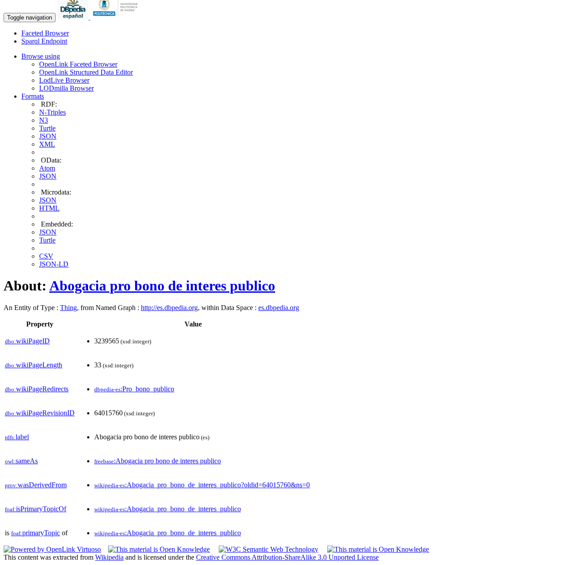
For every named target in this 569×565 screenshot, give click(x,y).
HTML (49, 208)
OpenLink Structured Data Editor (86, 72)
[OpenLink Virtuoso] (52, 549)
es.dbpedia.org (278, 307)
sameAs (21, 461)
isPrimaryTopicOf (35, 509)
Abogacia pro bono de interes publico (162, 286)
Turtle (47, 128)
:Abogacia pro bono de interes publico (157, 461)
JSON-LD (53, 264)
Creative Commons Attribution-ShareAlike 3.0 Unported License (287, 557)
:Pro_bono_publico (134, 389)
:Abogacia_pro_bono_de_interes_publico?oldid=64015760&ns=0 (202, 485)
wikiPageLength (33, 365)
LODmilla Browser (66, 88)
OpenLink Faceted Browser (78, 64)
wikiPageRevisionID (40, 413)
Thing (68, 307)
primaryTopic (35, 533)
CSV (46, 256)
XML (47, 144)
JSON (47, 136)
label (17, 437)
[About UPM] (117, 17)
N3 (43, 120)
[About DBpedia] (73, 17)
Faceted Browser (45, 33)
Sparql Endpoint (44, 41)
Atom (47, 168)
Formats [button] (32, 96)
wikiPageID (27, 341)
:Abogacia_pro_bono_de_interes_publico (167, 509)
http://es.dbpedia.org (169, 307)
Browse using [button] (40, 56)
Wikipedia (109, 557)
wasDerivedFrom (36, 485)
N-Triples (52, 112)
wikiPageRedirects (36, 389)
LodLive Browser (64, 80)
